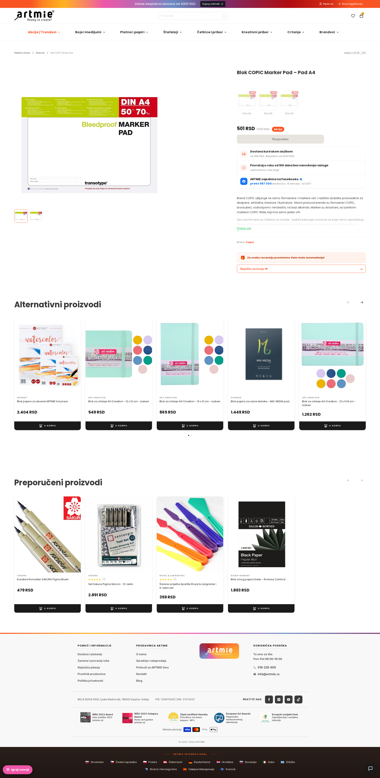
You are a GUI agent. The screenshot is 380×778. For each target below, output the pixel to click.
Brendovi (327, 32)
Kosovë (228, 769)
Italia (268, 762)
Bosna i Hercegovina (161, 769)
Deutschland (199, 762)
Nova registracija (352, 4)
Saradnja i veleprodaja (151, 660)
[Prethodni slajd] (21, 356)
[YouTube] (289, 699)
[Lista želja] (353, 16)
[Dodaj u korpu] (47, 425)
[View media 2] (36, 216)
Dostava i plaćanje (90, 654)
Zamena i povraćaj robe (93, 660)
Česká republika (123, 762)
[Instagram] (279, 699)
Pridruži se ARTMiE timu (152, 667)
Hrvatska (225, 762)
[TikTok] (298, 699)
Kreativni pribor (255, 32)
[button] (188, 435)
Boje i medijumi (88, 32)
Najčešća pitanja (89, 667)
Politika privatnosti (90, 680)
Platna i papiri (132, 32)
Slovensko (94, 762)
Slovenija (247, 762)
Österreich (172, 762)
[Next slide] (362, 302)
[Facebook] (269, 699)
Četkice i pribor (210, 32)
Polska (150, 762)
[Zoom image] (89, 145)
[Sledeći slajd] (73, 356)
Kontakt (141, 674)
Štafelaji (170, 32)
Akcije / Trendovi (42, 32)
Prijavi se (328, 4)
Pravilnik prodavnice (91, 674)
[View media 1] (21, 216)
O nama (141, 654)
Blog (139, 680)
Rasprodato (280, 139)
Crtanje (294, 32)
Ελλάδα (288, 762)
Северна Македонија (198, 769)
